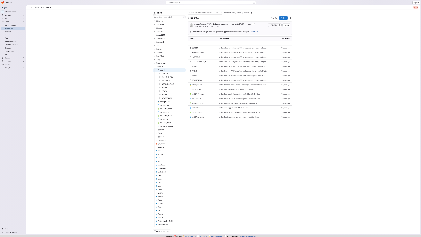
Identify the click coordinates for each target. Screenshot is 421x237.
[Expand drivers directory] (154, 31)
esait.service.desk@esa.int (247, 236)
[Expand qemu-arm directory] (154, 63)
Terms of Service (190, 236)
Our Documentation (217, 236)
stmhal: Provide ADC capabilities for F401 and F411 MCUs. (239, 94)
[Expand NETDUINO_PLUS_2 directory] (158, 84)
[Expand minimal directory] (154, 52)
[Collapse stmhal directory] (154, 66)
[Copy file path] (251, 12)
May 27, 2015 (215, 26)
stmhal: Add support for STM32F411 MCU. (234, 108)
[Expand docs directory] (154, 28)
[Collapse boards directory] (156, 70)
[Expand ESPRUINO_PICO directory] (158, 77)
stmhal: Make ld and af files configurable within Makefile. (239, 99)
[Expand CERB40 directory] (158, 73)
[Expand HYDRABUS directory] (158, 80)
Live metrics (203, 236)
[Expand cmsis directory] (156, 129)
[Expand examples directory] (154, 38)
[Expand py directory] (154, 59)
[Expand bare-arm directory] (154, 21)
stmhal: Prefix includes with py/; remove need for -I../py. (239, 117)
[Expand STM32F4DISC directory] (158, 98)
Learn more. (254, 32)
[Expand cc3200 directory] (154, 24)
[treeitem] (169, 21)
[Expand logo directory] (154, 49)
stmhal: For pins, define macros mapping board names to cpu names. (243, 85)
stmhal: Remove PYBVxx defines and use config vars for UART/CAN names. (222, 24)
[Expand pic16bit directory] (154, 56)
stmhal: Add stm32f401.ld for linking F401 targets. (236, 89)
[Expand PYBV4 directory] (158, 94)
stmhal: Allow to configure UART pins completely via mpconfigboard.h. (243, 48)
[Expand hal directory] (156, 133)
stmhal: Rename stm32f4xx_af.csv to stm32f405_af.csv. (238, 103)
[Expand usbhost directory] (156, 140)
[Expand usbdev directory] (156, 137)
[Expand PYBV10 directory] (158, 87)
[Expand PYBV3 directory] (158, 91)
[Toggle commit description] (253, 24)
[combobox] (169, 17)
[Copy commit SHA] (280, 25)
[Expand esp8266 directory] (154, 35)
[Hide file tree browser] (154, 12)
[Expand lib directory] (154, 45)
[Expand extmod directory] (154, 42)
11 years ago (285, 48)
